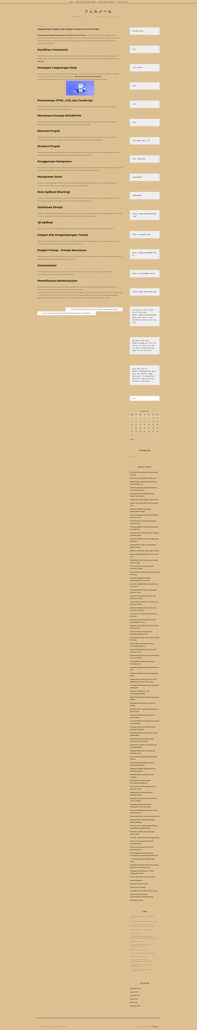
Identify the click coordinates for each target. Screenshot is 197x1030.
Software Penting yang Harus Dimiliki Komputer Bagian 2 (142, 970)
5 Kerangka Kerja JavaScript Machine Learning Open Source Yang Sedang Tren (142, 925)
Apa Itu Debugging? (136, 880)
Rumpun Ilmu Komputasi (137, 887)
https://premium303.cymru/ (143, 273)
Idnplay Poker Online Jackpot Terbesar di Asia (144, 499)
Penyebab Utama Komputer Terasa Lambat (143, 891)
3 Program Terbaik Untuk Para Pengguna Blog (144, 837)
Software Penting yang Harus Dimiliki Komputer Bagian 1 (142, 965)
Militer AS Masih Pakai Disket (85, 2)
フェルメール (98, 11)
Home (71, 2)
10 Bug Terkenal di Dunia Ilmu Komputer (142, 877)
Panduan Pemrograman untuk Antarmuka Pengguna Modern (94, 309)
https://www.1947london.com (144, 292)
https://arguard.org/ (141, 234)
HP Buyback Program (136, 900)
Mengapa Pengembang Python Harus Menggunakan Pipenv (141, 945)
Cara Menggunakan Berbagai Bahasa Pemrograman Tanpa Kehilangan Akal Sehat (143, 937)
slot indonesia (138, 159)
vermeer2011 (41, 26)
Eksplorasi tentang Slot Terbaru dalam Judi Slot (144, 551)
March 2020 (134, 1002)
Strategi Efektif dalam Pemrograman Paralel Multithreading (67, 313)
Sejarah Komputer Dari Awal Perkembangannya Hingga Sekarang (141, 960)
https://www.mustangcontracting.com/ (88, 76)
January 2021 (134, 999)
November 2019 (135, 1006)
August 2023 (134, 992)
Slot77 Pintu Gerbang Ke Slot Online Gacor (143, 478)
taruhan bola (137, 31)
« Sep (131, 439)
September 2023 (135, 988)
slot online (137, 67)
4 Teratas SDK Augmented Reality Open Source (144, 921)
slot (134, 49)
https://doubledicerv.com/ (143, 371)
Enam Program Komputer (106, 2)
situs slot (40, 61)
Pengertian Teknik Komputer (139, 884)
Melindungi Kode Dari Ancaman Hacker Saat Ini (144, 816)
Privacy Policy (122, 2)
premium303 (136, 177)
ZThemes (155, 1026)
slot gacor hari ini (141, 141)
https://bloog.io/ (140, 343)
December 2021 (135, 995)
